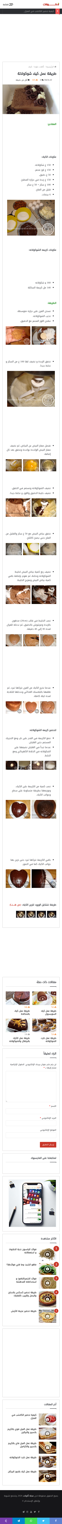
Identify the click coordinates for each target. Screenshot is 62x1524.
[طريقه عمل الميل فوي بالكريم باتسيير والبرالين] (47, 1434)
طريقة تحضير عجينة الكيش (23, 1311)
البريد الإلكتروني (48, 1118)
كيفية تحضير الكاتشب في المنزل (39, 11)
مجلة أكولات (28, 1496)
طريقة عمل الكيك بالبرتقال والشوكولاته (19, 1039)
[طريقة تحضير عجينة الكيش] (47, 1316)
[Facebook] (39, 1512)
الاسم (52, 1106)
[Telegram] (23, 1512)
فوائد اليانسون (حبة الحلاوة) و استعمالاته (22, 1251)
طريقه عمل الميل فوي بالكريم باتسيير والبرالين (21, 1430)
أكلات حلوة (39, 67)
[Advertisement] (31, 37)
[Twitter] (35, 1512)
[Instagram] (27, 1512)
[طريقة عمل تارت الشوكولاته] (44, 1025)
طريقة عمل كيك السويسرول (48, 1012)
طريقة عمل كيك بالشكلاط (22, 1012)
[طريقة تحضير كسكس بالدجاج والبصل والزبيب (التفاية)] (47, 1299)
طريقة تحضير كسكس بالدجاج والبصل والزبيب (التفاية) (22, 1294)
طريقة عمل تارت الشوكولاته (48, 1039)
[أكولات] (48, 4)
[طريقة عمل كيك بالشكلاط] (18, 998)
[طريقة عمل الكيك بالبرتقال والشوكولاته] (18, 1025)
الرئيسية (50, 67)
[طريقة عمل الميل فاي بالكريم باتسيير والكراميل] (47, 1448)
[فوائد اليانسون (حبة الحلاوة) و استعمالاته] (47, 1254)
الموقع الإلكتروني (48, 1130)
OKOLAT (48, 80)
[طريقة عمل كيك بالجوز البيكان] (47, 1476)
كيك (30, 67)
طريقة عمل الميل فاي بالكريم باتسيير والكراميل (22, 1445)
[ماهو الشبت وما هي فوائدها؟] (47, 1269)
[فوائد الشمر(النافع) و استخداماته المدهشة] (47, 1283)
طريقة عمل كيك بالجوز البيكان (22, 1471)
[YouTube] (31, 1512)
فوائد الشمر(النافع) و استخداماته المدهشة (26, 1280)
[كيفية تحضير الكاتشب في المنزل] (47, 1419)
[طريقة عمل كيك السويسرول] (44, 998)
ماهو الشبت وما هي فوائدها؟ (21, 1264)
